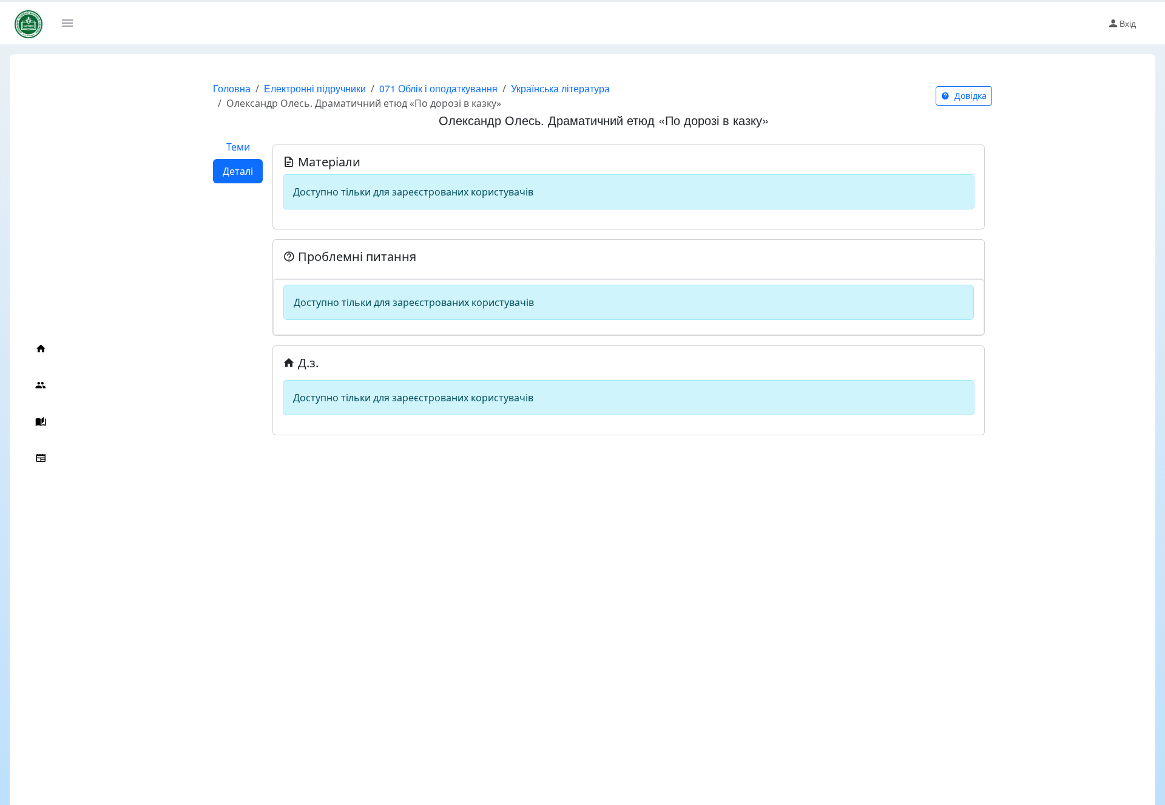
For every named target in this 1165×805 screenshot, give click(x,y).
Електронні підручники (315, 88)
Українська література (560, 88)
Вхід (1127, 23)
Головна (232, 88)
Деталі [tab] (238, 171)
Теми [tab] (238, 147)
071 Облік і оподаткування (438, 88)
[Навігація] (72, 23)
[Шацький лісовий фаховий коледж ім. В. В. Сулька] (28, 23)
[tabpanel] (628, 285)
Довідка (969, 95)
